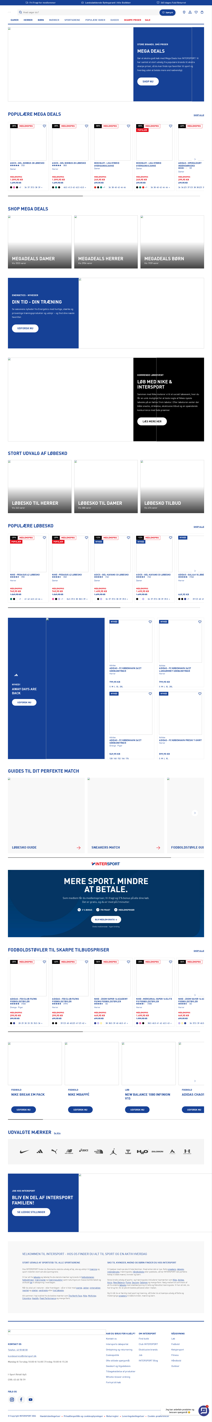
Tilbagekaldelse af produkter (120, 1371)
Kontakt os (111, 1338)
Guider (114, 20)
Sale (147, 20)
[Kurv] (202, 12)
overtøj (79, 1287)
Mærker (54, 20)
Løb (173, 1338)
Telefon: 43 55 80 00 (18, 1349)
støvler (35, 1290)
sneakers (172, 1269)
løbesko (37, 1277)
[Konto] (190, 12)
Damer (14, 20)
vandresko (43, 1290)
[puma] (54, 1152)
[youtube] (30, 1400)
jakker (86, 1287)
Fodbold (175, 1344)
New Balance (119, 1282)
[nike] (25, 1152)
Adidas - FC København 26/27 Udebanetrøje (125, 669)
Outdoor (175, 1366)
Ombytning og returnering (119, 1349)
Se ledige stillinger (31, 1212)
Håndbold (176, 1360)
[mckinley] (172, 1152)
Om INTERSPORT (147, 1333)
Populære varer (95, 20)
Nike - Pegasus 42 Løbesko (25, 574)
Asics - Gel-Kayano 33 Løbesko (111, 574)
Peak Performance (48, 1298)
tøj (31, 1282)
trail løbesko (58, 1290)
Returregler (112, 1416)
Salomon (144, 1282)
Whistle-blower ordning (118, 1376)
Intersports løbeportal (117, 1344)
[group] (35, 1079)
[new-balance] (69, 1152)
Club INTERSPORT (148, 1344)
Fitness (175, 1355)
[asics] (84, 1152)
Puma (128, 1282)
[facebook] (21, 1400)
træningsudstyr (56, 1280)
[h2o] (143, 1152)
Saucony (135, 1282)
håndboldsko (138, 1271)
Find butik (144, 1338)
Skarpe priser (132, 20)
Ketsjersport (177, 1349)
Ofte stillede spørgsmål (118, 1360)
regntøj (25, 1290)
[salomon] (158, 1152)
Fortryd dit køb (113, 1382)
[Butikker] (184, 12)
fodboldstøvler (87, 1277)
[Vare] (28, 142)
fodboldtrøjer (28, 1280)
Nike (85, 1295)
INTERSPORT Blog (148, 1360)
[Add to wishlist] (44, 126)
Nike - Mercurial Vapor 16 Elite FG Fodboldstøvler (154, 1000)
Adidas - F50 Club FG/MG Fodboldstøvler (23, 1000)
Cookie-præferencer (158, 1416)
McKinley (92, 1295)
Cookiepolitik (112, 1355)
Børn (41, 20)
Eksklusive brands (148, 1349)
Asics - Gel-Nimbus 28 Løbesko (27, 163)
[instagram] (12, 1400)
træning (93, 1269)
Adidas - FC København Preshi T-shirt (180, 740)
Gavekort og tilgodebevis (118, 1366)
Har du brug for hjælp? (120, 1333)
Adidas (181, 1280)
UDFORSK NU (25, 328)
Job (140, 1355)
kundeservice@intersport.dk (22, 1356)
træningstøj (40, 1280)
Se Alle (57, 1133)
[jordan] (113, 1152)
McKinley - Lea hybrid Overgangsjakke (106, 164)
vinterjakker (95, 1287)
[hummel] (128, 1152)
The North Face (75, 1295)
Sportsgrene (72, 20)
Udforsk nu (24, 702)
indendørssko (113, 1271)
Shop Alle (199, 115)
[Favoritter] (196, 12)
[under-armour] (187, 1152)
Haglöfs (35, 1298)
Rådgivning (178, 1333)
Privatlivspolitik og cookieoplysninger (83, 1416)
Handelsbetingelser (50, 1416)
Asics (109, 1282)
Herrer (28, 20)
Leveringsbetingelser (133, 1416)
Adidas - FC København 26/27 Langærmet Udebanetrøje (175, 669)
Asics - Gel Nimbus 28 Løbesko (69, 163)
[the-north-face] (99, 1152)
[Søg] (20, 12)
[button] (195, 159)
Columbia (26, 1298)
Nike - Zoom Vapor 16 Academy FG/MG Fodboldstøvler (111, 1000)
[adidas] (39, 1152)
